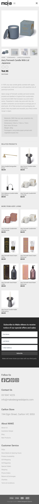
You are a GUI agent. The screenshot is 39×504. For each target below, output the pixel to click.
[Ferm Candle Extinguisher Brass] (10, 155)
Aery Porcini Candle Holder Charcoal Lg (28, 167)
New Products (6, 438)
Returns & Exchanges (8, 476)
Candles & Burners (23, 57)
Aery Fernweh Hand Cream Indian (9, 256)
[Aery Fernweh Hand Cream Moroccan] (29, 245)
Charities (4, 480)
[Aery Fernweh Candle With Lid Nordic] (29, 182)
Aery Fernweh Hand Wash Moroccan (28, 283)
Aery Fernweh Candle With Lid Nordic (28, 194)
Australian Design (7, 431)
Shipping (4, 470)
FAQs (3, 450)
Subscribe (20, 353)
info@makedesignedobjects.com (17, 399)
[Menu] (14, 3)
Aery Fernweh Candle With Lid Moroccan (9, 229)
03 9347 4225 (8, 395)
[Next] (34, 28)
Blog (2, 434)
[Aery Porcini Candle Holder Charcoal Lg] (29, 155)
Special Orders (6, 466)
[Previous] (4, 28)
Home (3, 57)
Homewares (11, 57)
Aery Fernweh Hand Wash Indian (9, 283)
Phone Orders (5, 473)
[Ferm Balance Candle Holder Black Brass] (10, 182)
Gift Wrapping (6, 460)
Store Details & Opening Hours (11, 453)
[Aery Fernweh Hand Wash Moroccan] (29, 272)
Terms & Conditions (7, 483)
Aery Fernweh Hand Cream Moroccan (28, 256)
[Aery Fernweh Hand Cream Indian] (10, 245)
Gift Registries (6, 463)
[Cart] (37, 3)
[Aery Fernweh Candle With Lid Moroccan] (10, 218)
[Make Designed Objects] (6, 3)
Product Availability (7, 456)
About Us (4, 428)
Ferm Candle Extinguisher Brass (8, 167)
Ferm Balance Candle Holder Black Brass (9, 194)
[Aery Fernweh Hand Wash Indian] (10, 272)
